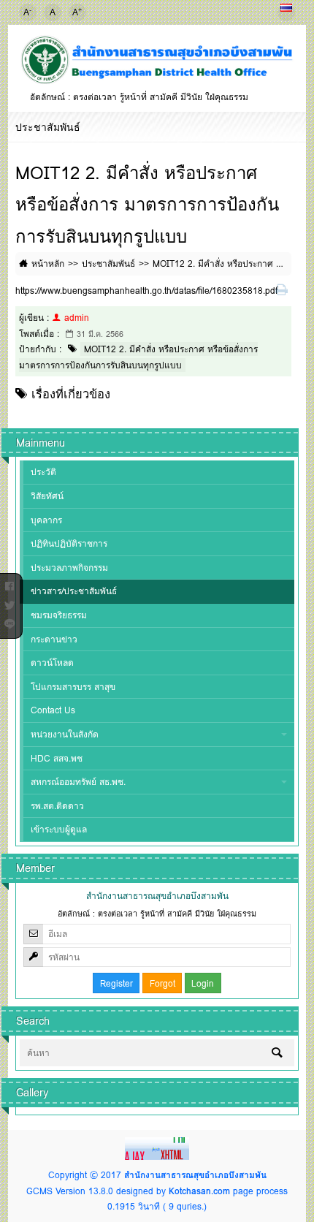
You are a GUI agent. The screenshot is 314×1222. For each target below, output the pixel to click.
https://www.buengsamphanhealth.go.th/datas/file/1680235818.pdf (146, 290)
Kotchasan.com (199, 1191)
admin (76, 318)
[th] (286, 12)
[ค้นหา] (276, 1052)
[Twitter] (9, 602)
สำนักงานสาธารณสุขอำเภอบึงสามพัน (195, 1175)
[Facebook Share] (9, 583)
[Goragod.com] (157, 1148)
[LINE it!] (9, 621)
